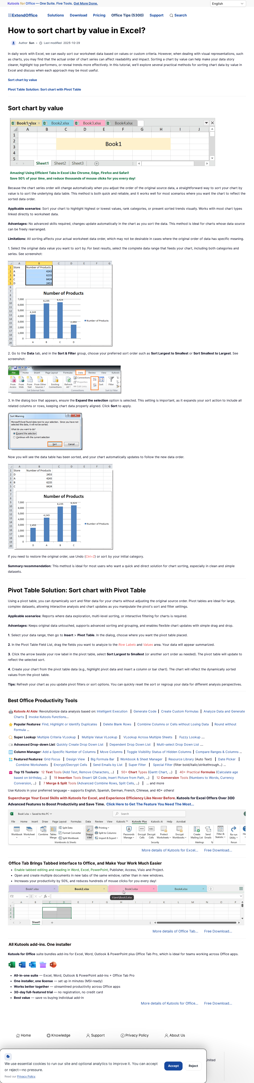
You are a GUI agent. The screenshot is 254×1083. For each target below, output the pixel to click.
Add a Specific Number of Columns (69, 752)
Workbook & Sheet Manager (141, 759)
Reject (193, 1066)
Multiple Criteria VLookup (56, 737)
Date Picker (227, 759)
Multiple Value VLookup (99, 737)
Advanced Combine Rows (97, 783)
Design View (75, 759)
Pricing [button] (99, 15)
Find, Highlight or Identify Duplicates (69, 724)
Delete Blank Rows (117, 724)
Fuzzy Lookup (189, 737)
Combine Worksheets (32, 765)
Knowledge (60, 1035)
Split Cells (126, 783)
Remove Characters (94, 772)
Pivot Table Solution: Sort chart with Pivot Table (44, 89)
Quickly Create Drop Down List (80, 744)
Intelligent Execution (112, 711)
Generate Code (145, 711)
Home (26, 1035)
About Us (177, 1035)
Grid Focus (52, 759)
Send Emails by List (107, 765)
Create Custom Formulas (179, 711)
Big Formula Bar (102, 759)
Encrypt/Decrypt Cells (70, 765)
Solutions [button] (55, 15)
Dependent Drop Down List (130, 744)
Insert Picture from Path (126, 778)
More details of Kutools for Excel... (170, 850)
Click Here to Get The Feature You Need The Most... (150, 804)
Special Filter (162, 765)
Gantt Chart (158, 772)
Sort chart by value (22, 80)
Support (157, 15)
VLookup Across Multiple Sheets (147, 737)
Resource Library (181, 759)
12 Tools (51, 772)
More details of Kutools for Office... (169, 1003)
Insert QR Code (94, 778)
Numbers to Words (204, 778)
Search (180, 15)
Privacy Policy (137, 1035)
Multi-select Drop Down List (178, 744)
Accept (173, 1066)
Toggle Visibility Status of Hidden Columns (159, 752)
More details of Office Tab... (175, 931)
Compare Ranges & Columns (217, 752)
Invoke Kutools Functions (47, 717)
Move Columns (111, 752)
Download (78, 15)
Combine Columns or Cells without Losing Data (173, 724)
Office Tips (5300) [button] (127, 15)
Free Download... (218, 850)
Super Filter (137, 765)
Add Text (70, 772)
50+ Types (134, 772)
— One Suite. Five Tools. (53, 3)
